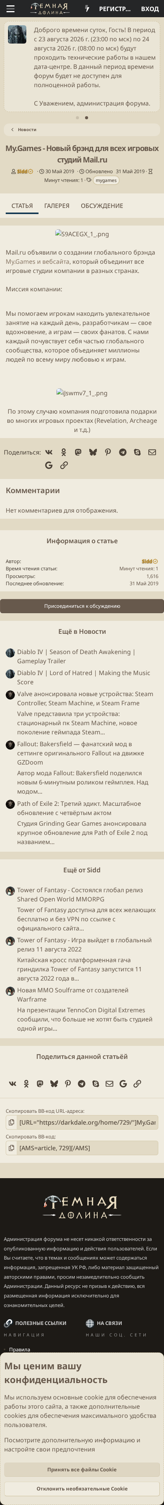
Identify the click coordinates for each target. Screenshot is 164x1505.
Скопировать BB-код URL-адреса (44, 1110)
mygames (106, 180)
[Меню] (10, 8)
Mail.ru (16, 252)
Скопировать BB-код (30, 1136)
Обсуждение (102, 205)
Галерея (56, 205)
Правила (19, 1349)
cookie (93, 1397)
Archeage (143, 420)
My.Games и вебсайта (37, 261)
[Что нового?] (87, 9)
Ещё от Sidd (82, 869)
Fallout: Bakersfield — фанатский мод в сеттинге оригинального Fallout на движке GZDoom (80, 753)
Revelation (111, 420)
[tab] (77, 117)
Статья (22, 205)
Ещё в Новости (82, 631)
